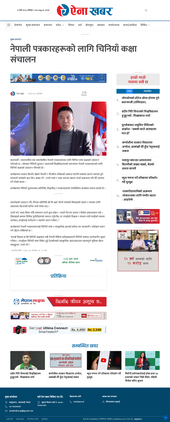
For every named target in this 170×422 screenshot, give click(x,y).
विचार (71, 25)
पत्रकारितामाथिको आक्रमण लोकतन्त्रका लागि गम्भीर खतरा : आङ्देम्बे (139, 195)
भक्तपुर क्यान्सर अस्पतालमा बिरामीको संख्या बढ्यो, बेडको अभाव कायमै (138, 164)
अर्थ (80, 25)
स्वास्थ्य (101, 25)
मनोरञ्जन (113, 25)
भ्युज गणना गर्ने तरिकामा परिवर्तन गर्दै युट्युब (139, 180)
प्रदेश (58, 25)
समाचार (48, 25)
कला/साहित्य (130, 25)
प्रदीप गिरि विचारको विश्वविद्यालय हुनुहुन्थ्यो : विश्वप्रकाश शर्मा (140, 114)
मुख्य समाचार (33, 25)
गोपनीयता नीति (32, 419)
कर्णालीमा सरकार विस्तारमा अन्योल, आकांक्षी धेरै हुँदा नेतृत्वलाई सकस (141, 147)
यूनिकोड (45, 419)
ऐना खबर (20, 94)
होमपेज (18, 25)
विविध (144, 25)
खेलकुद (89, 25)
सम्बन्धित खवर (85, 346)
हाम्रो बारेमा (20, 419)
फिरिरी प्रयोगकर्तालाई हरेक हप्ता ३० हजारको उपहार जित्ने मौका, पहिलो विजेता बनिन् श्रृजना (141, 377)
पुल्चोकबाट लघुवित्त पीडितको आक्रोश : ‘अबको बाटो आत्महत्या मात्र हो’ (139, 129)
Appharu (138, 419)
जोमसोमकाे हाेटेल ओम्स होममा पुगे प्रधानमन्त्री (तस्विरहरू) (140, 100)
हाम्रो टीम (10, 419)
